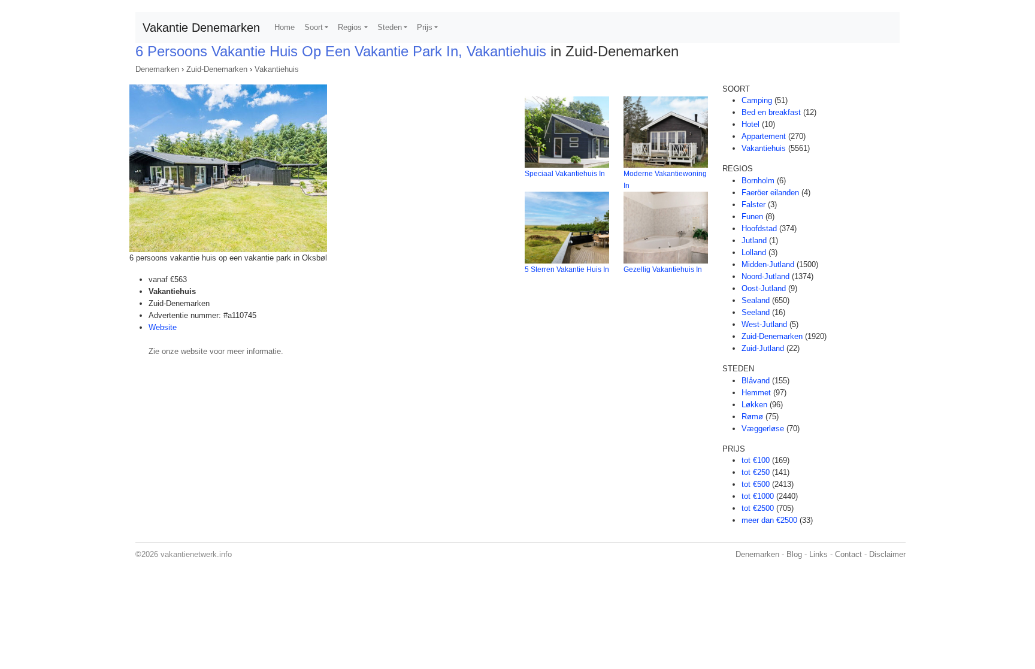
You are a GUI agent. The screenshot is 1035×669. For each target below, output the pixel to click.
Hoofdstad (759, 228)
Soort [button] (313, 27)
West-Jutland (764, 324)
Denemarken (157, 69)
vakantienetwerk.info (196, 554)
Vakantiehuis (277, 69)
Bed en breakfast (771, 112)
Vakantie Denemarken (201, 27)
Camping (757, 100)
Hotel (750, 124)
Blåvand (756, 380)
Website (163, 327)
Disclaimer (887, 554)
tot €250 (756, 472)
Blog (794, 554)
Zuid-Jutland (763, 348)
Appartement (764, 136)
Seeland (756, 312)
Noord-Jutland (765, 276)
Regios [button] (350, 27)
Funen (752, 216)
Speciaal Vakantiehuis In (565, 173)
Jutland (754, 240)
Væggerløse (763, 428)
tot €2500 (758, 508)
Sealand (756, 300)
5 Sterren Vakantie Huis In (567, 269)
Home (284, 27)
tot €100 (756, 460)
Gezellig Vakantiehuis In (663, 269)
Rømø (752, 416)
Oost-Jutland (764, 288)
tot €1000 (758, 496)
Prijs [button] (424, 27)
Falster (753, 204)
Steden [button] (389, 27)
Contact (848, 554)
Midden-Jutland (768, 264)
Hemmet (756, 392)
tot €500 (756, 484)
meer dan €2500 (769, 520)
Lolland (754, 252)
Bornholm (758, 180)
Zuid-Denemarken (216, 69)
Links (818, 554)
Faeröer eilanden (770, 192)
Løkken (754, 404)
